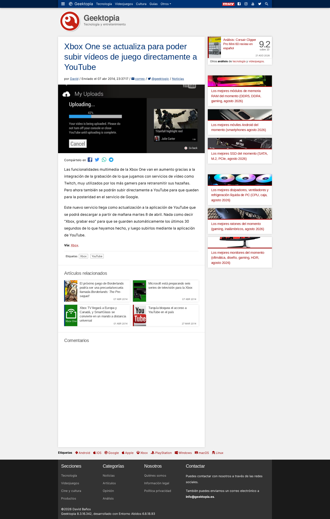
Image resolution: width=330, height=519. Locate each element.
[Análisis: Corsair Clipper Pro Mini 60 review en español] (214, 47)
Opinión (108, 491)
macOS (204, 453)
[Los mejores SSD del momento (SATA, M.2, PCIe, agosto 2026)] (240, 143)
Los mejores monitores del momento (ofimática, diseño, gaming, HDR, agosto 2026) (237, 258)
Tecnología (104, 4)
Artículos (109, 483)
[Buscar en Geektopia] (267, 3)
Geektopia (83, 4)
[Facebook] (239, 3)
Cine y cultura (71, 491)
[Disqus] (131, 395)
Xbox (74, 245)
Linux (219, 453)
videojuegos (256, 61)
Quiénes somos (155, 475)
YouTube (97, 256)
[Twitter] (260, 3)
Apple (129, 453)
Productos (68, 498)
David (74, 79)
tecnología (239, 61)
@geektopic (160, 79)
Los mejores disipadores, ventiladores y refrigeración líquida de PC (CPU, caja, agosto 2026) (240, 195)
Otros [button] (165, 4)
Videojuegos (124, 4)
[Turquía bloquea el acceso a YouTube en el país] (139, 315)
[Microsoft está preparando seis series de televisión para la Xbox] (139, 291)
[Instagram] (246, 3)
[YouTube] (253, 3)
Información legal (156, 483)
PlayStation (163, 453)
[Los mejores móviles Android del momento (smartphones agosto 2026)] (240, 114)
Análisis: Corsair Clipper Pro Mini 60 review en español (239, 44)
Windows (185, 453)
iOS (98, 453)
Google (113, 453)
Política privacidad (157, 491)
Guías (154, 4)
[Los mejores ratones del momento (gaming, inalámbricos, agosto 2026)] (240, 213)
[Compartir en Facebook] (90, 159)
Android (84, 453)
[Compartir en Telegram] (111, 159)
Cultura (141, 4)
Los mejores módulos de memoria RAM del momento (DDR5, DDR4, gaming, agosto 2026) (236, 96)
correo (140, 79)
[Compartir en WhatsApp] (104, 159)
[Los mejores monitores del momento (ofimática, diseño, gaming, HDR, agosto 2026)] (240, 242)
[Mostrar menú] (63, 4)
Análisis (108, 498)
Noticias (178, 79)
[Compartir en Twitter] (97, 159)
